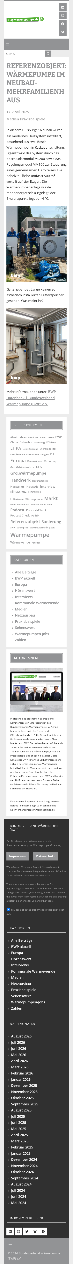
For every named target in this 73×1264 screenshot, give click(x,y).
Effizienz (51, 442)
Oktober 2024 (22, 1171)
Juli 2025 (18, 1116)
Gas (12, 467)
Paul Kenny (46, 504)
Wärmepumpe (29, 535)
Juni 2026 (18, 1048)
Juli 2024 (18, 1190)
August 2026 (21, 1036)
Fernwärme (34, 461)
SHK (12, 527)
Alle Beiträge (25, 572)
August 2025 (21, 1110)
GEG (39, 467)
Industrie (32, 486)
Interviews (24, 596)
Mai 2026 (18, 1054)
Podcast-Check (36, 510)
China (14, 442)
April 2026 (19, 1060)
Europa (18, 461)
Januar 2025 (21, 1153)
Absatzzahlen (18, 437)
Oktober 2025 (22, 1097)
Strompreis (22, 527)
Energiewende (17, 454)
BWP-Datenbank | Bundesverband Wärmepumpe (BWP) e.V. (31, 397)
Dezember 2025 (24, 1085)
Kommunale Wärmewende (37, 602)
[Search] (48, 53)
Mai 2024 (18, 1202)
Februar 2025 (22, 1147)
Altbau (43, 437)
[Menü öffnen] (8, 44)
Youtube (36, 542)
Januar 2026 (21, 1079)
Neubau (35, 504)
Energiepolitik (48, 449)
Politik (35, 515)
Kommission (34, 491)
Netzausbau (25, 615)
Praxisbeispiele (32, 119)
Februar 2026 (22, 1073)
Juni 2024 (18, 1196)
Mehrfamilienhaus (19, 504)
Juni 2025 (18, 1122)
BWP (58, 437)
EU (52, 454)
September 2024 (24, 1178)
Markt (51, 498)
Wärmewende (20, 542)
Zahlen (20, 639)
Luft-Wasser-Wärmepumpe (26, 499)
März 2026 (19, 1067)
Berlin (51, 437)
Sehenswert (25, 627)
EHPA (15, 448)
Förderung (50, 461)
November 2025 (24, 1091)
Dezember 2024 (24, 1159)
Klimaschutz (18, 491)
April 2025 (19, 1134)
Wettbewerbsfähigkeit (42, 527)
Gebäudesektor (25, 467)
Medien (12, 119)
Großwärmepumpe (28, 473)
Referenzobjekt (25, 521)
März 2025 (19, 1141)
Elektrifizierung (30, 448)
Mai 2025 (18, 1128)
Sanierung (51, 521)
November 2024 (24, 1165)
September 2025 (24, 1104)
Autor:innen (26, 658)
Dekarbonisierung (32, 442)
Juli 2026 (18, 1042)
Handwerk (20, 480)
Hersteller (17, 486)
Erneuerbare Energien (37, 454)
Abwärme (33, 437)
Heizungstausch (40, 480)
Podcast (17, 509)
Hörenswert (25, 590)
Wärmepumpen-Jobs (32, 633)
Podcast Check (20, 515)
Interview (47, 486)
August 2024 (21, 1184)
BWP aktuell (25, 578)
